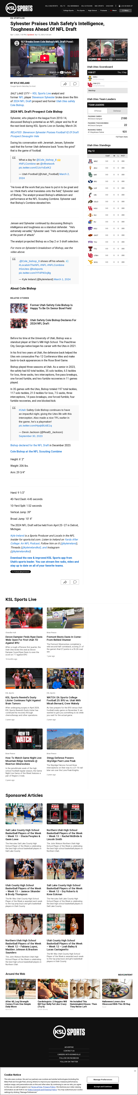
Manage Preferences (103, 1080)
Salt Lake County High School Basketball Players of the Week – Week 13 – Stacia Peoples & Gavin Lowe (23, 835)
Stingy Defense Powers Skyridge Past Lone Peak (61, 759)
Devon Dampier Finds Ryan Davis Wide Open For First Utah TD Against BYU (24, 639)
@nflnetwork (47, 163)
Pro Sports (81, 10)
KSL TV (62, 6)
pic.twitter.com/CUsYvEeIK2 (35, 167)
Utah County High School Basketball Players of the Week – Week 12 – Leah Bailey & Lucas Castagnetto (64, 945)
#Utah (22, 409)
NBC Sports (99, 6)
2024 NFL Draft (22, 101)
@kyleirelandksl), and (34, 547)
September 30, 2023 (31, 436)
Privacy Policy (49, 1087)
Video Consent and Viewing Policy (42, 1090)
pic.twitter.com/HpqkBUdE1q (35, 425)
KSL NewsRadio (73, 6)
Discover (109, 6)
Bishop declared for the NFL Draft (29, 445)
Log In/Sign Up (126, 6)
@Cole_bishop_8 (46, 159)
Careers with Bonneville (69, 1054)
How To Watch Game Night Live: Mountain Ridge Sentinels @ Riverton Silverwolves (24, 760)
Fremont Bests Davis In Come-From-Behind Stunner (64, 638)
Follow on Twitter (69, 1062)
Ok (135, 1071)
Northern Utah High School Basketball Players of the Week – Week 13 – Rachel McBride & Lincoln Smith (64, 835)
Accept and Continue (103, 1086)
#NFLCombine (27, 163)
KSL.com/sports (51, 6)
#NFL (43, 264)
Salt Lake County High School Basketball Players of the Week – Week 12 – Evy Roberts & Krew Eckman (64, 890)
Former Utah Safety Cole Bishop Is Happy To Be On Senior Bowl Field (51, 306)
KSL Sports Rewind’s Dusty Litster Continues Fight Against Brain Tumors (23, 700)
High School (92, 10)
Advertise (69, 1047)
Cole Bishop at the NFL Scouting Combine (36, 451)
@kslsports (36, 268)
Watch (114, 10)
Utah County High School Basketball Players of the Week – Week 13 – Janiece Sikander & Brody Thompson (23, 890)
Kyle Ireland (17, 535)
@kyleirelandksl (20, 551)
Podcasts (103, 10)
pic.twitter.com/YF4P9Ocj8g (35, 272)
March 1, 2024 (62, 279)
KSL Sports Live (41, 93)
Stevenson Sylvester (43, 97)
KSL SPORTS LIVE (17, 18)
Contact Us (69, 1051)
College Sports (68, 10)
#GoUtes (24, 268)
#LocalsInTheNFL (29, 264)
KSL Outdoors (86, 6)
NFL (21, 97)
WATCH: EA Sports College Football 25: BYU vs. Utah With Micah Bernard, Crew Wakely (64, 700)
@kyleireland (68, 543)
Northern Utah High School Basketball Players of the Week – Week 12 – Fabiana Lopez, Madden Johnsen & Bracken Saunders (23, 946)
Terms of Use (36, 1087)
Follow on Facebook (69, 1058)
